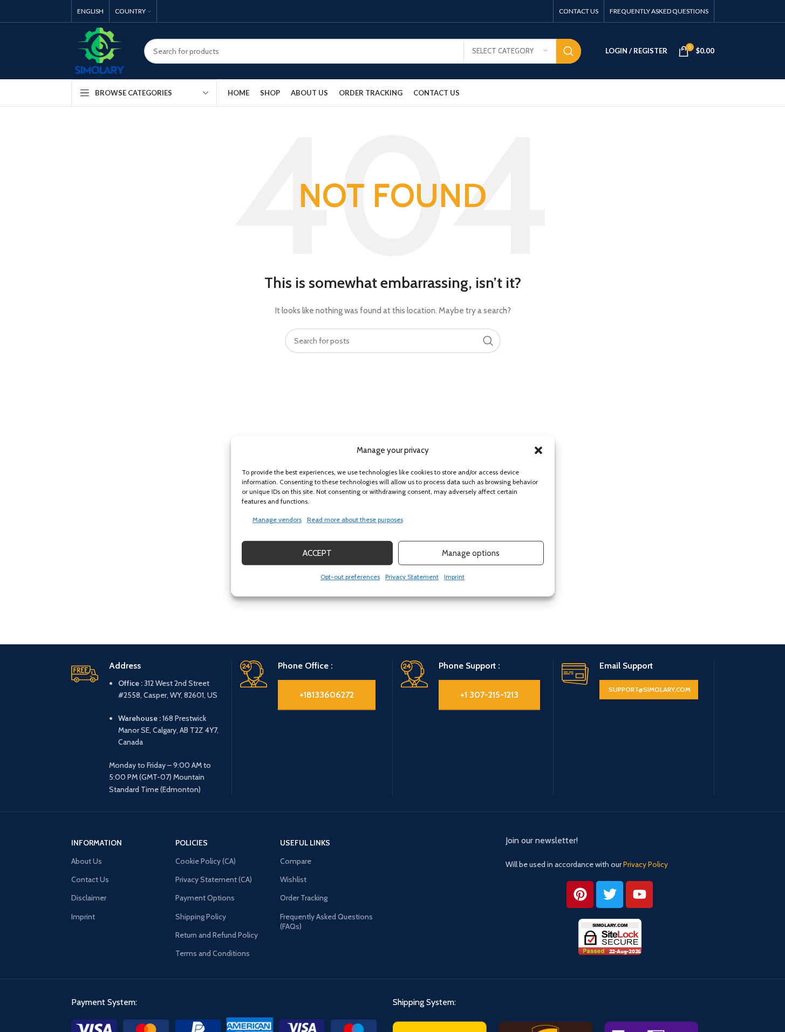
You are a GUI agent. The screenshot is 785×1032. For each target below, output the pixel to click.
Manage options (471, 553)
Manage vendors (277, 519)
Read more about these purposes (355, 519)
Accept (317, 553)
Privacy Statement (412, 577)
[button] (538, 450)
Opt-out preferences (350, 577)
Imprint (454, 577)
